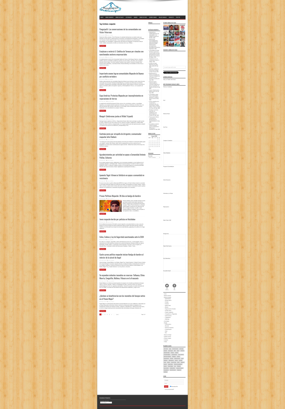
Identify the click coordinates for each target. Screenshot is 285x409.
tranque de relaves (179, 368)
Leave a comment (110, 35)
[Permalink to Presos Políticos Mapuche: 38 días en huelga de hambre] (110, 211)
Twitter (178, 17)
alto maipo (181, 348)
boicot (178, 350)
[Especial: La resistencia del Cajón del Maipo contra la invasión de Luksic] (182, 38)
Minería (166, 307)
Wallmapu (167, 319)
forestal (171, 358)
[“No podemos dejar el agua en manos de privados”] (177, 44)
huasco (176, 360)
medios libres (170, 364)
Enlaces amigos (163, 17)
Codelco (176, 352)
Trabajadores (168, 317)
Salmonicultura (168, 315)
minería (165, 366)
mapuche (182, 362)
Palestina (178, 366)
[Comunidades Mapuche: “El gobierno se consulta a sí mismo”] (171, 33)
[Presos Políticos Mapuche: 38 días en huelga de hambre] (166, 44)
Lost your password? (169, 389)
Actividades (129, 17)
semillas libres (172, 368)
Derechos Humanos (169, 327)
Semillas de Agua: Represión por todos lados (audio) (153, 64)
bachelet (165, 350)
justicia (168, 362)
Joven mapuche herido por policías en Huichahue (117, 219)
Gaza (182, 358)
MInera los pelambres (178, 364)
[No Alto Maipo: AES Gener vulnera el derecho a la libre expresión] (182, 27)
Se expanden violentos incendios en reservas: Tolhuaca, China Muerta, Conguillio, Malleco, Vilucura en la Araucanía (122, 277)
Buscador (150, 156)
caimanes (182, 350)
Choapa (172, 352)
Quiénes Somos (153, 17)
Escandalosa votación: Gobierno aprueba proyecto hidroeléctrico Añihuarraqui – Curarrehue (154, 126)
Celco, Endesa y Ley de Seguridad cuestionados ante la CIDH (121, 236)
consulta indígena (167, 354)
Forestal (167, 303)
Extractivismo (166, 358)
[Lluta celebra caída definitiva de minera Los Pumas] (171, 38)
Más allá (167, 326)
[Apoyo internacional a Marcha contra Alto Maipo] (177, 27)
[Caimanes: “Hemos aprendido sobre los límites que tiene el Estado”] (166, 38)
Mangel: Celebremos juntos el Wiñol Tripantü (116, 116)
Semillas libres (168, 310)
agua (170, 348)
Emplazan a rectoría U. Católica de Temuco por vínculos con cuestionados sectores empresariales (121, 53)
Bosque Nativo (168, 300)
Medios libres (168, 305)
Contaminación (168, 329)
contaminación (174, 354)
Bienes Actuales (120, 17)
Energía (166, 302)
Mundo (135, 17)
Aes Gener (166, 348)
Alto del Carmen (175, 348)
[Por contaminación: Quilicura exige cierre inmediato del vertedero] (177, 38)
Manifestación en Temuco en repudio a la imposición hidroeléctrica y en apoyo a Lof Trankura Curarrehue (154, 76)
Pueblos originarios (169, 312)
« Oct (149, 149)
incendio (180, 360)
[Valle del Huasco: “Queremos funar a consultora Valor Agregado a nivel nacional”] (177, 33)
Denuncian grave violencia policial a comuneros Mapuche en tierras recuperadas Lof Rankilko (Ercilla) (154, 84)
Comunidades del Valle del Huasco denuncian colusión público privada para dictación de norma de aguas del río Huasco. (154, 53)
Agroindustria (168, 298)
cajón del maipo (166, 352)
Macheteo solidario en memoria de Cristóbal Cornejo (154, 70)
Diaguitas (174, 356)
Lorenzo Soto (173, 362)
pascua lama (166, 368)
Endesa (178, 356)
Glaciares (165, 360)
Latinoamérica (168, 324)
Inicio (101, 17)
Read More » (102, 45)
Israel (165, 362)
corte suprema (180, 354)
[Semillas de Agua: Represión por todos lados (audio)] (171, 27)
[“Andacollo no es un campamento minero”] (166, 27)
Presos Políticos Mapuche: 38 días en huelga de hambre (120, 195)
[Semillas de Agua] (110, 12)
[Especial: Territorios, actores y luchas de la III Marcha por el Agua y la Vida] (171, 44)
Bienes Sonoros (109, 17)
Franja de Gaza (177, 358)
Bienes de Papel (143, 17)
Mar (166, 332)
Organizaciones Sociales (170, 308)
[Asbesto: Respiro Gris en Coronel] (166, 33)
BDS (175, 350)
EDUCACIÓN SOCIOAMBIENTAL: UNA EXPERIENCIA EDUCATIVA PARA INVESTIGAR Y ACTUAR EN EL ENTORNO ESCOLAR (154, 43)
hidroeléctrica (171, 360)
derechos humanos (167, 356)
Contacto (171, 17)
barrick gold (170, 350)
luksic (178, 362)
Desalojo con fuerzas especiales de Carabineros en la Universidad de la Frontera (153, 112)
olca (175, 366)
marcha (165, 364)
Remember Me (174, 386)
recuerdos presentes (104, 401)
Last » (117, 314)
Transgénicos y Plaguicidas (171, 314)
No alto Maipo (170, 366)
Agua (166, 331)
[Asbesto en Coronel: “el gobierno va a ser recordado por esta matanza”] (182, 44)
